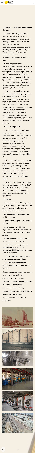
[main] (17, 164)
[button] (2, 2)
